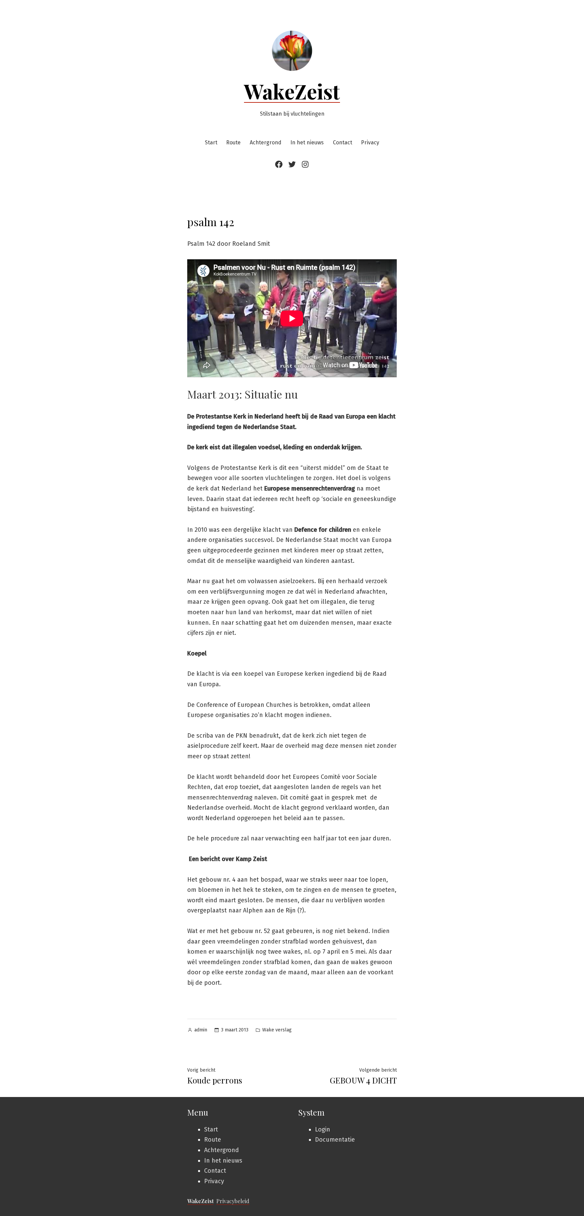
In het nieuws (307, 142)
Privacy (370, 142)
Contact (342, 142)
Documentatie (335, 1139)
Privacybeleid (232, 1201)
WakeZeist (292, 90)
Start (211, 142)
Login (322, 1129)
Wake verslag (277, 1030)
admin (200, 1030)
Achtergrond (266, 142)
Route (233, 142)
